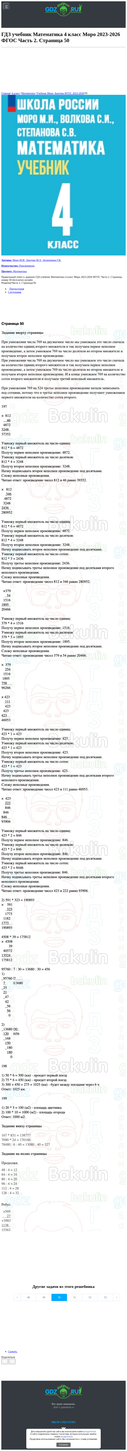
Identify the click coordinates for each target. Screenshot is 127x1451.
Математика (28, 93)
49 (43, 1297)
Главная (5, 93)
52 (90, 1297)
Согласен (63, 1445)
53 (105, 1297)
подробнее (90, 1431)
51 (74, 1297)
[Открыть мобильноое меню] (6, 6)
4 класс (16, 93)
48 (28, 1297)
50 (86, 93)
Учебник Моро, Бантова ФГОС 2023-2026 (60, 93)
